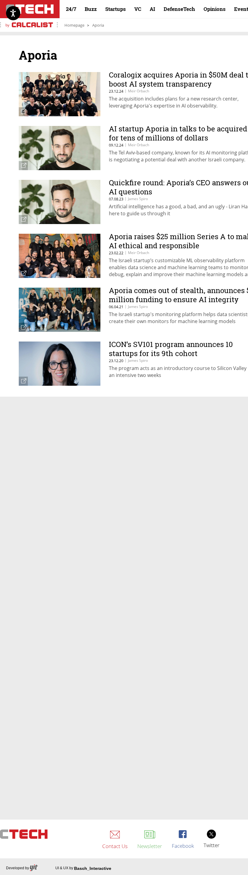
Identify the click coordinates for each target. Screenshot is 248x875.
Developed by (17, 868)
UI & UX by (83, 868)
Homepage (74, 25)
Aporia (98, 25)
